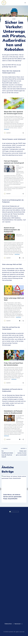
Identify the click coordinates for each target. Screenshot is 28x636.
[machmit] (4, 2)
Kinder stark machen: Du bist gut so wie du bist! (21, 452)
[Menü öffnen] (25, 3)
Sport (14, 19)
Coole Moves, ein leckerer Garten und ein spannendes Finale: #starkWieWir (12, 497)
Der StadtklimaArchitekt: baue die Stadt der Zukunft (7, 453)
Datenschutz (8, 624)
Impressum (18, 624)
